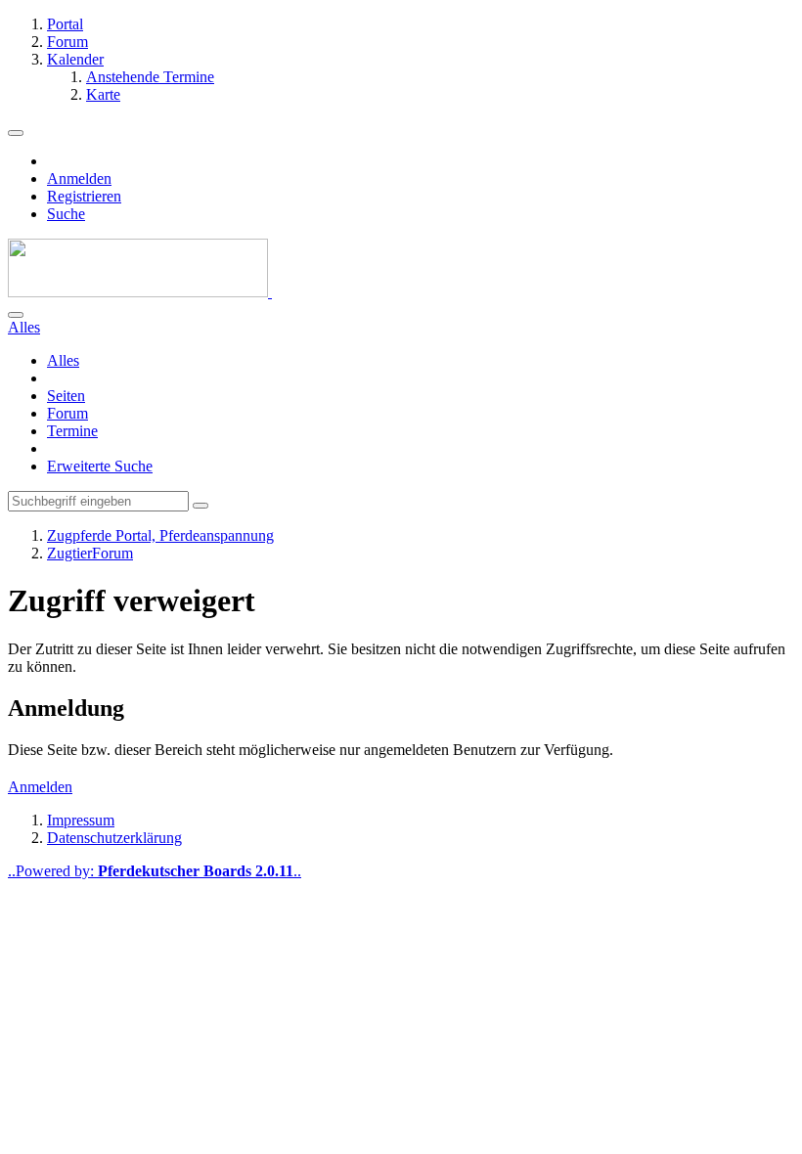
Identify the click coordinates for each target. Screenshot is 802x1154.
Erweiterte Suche (100, 466)
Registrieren (84, 196)
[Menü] (15, 133)
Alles (63, 360)
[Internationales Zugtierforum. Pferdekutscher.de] (140, 292)
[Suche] (15, 315)
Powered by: (154, 871)
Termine (72, 430)
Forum (67, 413)
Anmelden (79, 178)
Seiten (66, 395)
